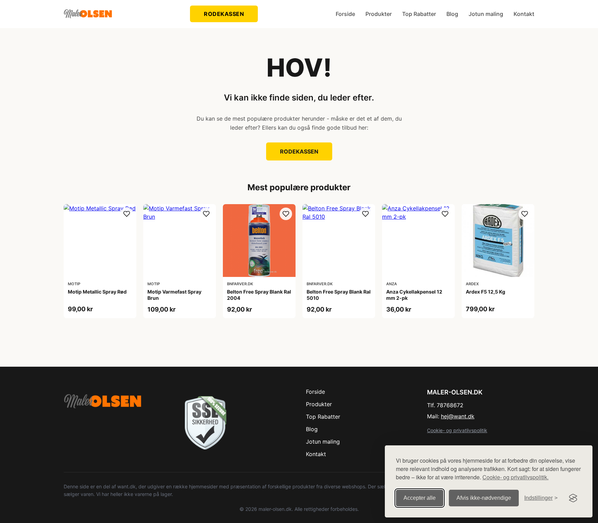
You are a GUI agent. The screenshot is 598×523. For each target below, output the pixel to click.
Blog (452, 13)
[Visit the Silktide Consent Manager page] (573, 498)
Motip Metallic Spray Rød (97, 292)
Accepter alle (420, 498)
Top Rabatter (419, 13)
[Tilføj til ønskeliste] (126, 214)
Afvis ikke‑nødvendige (483, 498)
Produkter (378, 13)
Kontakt (524, 13)
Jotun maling (486, 13)
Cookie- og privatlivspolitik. (515, 477)
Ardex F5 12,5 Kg (485, 292)
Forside (345, 13)
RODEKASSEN (224, 13)
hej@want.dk (457, 416)
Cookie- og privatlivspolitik (457, 430)
